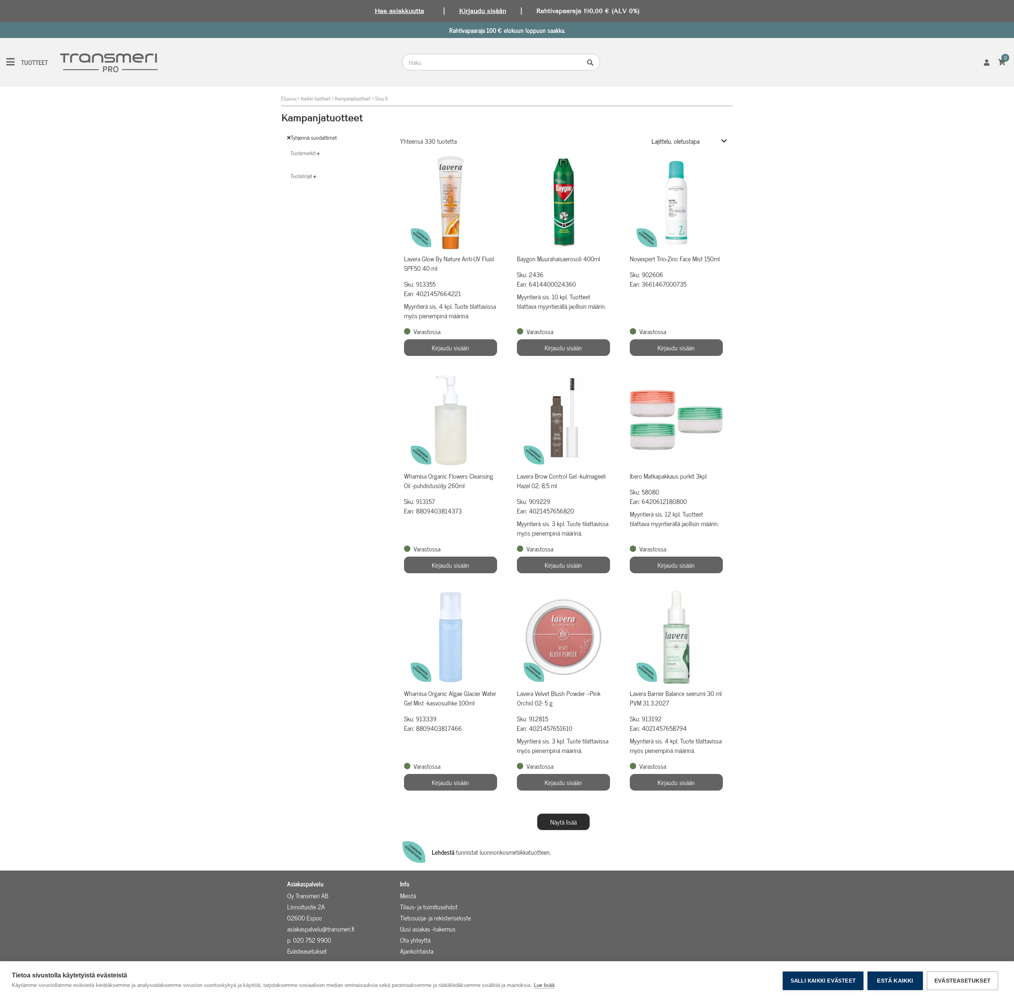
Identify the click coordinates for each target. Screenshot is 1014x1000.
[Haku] (592, 62)
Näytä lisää (563, 822)
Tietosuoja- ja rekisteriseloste (435, 918)
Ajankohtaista (416, 951)
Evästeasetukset (962, 981)
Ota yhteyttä (415, 940)
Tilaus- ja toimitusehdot (428, 906)
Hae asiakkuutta (399, 11)
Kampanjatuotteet (352, 98)
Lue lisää (544, 985)
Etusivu (288, 98)
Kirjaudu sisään (482, 11)
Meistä (408, 895)
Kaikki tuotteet (315, 98)
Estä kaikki (895, 981)
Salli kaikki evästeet (823, 981)
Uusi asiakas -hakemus (428, 929)
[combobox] (493, 62)
